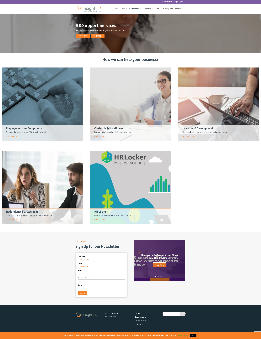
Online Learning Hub (164, 9)
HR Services (134, 9)
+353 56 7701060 (167, 2)
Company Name (83, 278)
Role (80, 270)
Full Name (81, 256)
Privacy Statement (140, 321)
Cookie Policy (139, 324)
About (124, 9)
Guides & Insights (140, 317)
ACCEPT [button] (193, 335)
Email (80, 263)
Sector (80, 285)
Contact (178, 9)
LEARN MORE (83, 36)
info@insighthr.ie (179, 2)
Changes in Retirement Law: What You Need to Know (159, 257)
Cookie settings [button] (183, 336)
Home (117, 9)
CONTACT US (97, 36)
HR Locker (138, 313)
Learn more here (12, 136)
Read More (159, 265)
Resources (147, 9)
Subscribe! (82, 293)
